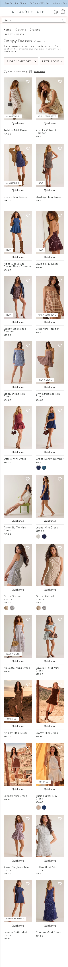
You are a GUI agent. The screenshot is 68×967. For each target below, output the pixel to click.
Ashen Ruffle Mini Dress (15, 529)
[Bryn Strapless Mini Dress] (50, 362)
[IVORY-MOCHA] (6, 608)
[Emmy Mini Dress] (50, 701)
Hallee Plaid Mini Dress (46, 869)
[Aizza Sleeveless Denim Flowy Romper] (18, 232)
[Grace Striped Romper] (18, 565)
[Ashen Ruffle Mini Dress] (18, 496)
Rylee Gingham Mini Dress (16, 869)
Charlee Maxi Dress (48, 932)
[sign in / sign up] (55, 11)
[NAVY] (44, 536)
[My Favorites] (27, 82)
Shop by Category (19, 61)
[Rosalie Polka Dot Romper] (50, 98)
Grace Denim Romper (50, 458)
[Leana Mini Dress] (50, 496)
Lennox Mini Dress (15, 795)
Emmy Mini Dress (47, 732)
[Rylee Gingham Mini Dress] (18, 836)
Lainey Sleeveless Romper (15, 330)
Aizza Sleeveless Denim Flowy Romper (17, 265)
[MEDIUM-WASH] (44, 468)
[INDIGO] (38, 468)
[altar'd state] (27, 11)
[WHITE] (38, 536)
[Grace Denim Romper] (50, 427)
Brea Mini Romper (47, 328)
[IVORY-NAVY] (12, 608)
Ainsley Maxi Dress (16, 732)
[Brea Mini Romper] (50, 297)
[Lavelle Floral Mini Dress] (50, 636)
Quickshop (18, 123)
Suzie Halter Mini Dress (46, 797)
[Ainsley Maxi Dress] (18, 701)
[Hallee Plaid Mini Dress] (50, 836)
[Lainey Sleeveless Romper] (18, 297)
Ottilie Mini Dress (15, 458)
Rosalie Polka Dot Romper (47, 132)
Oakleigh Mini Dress (49, 197)
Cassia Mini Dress (15, 197)
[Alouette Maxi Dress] (18, 636)
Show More (34, 948)
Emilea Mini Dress (47, 263)
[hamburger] (5, 11)
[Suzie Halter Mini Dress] (50, 764)
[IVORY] (38, 807)
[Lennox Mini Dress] (18, 764)
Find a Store (39, 72)
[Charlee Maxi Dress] (50, 901)
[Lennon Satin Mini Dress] (18, 901)
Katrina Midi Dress (16, 130)
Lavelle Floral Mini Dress (47, 669)
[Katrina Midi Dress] (18, 98)
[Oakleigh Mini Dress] (50, 165)
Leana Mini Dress (47, 527)
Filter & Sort (50, 61)
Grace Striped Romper (13, 598)
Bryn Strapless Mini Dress (48, 395)
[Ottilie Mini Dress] (18, 427)
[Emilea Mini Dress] (50, 232)
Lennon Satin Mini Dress (15, 934)
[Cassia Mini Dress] (18, 165)
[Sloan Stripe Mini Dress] (18, 362)
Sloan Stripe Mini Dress (15, 395)
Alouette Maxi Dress (17, 667)
